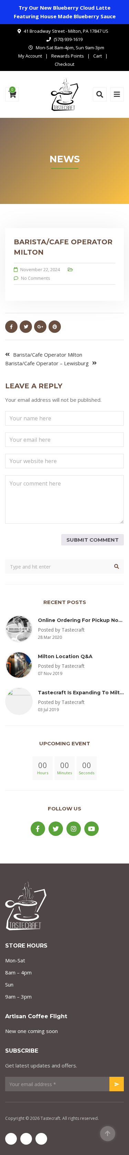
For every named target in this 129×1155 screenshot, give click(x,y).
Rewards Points (67, 56)
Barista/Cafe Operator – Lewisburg (47, 363)
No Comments (35, 278)
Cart (97, 56)
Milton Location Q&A (65, 656)
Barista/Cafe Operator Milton (47, 354)
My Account (30, 56)
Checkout (64, 64)
